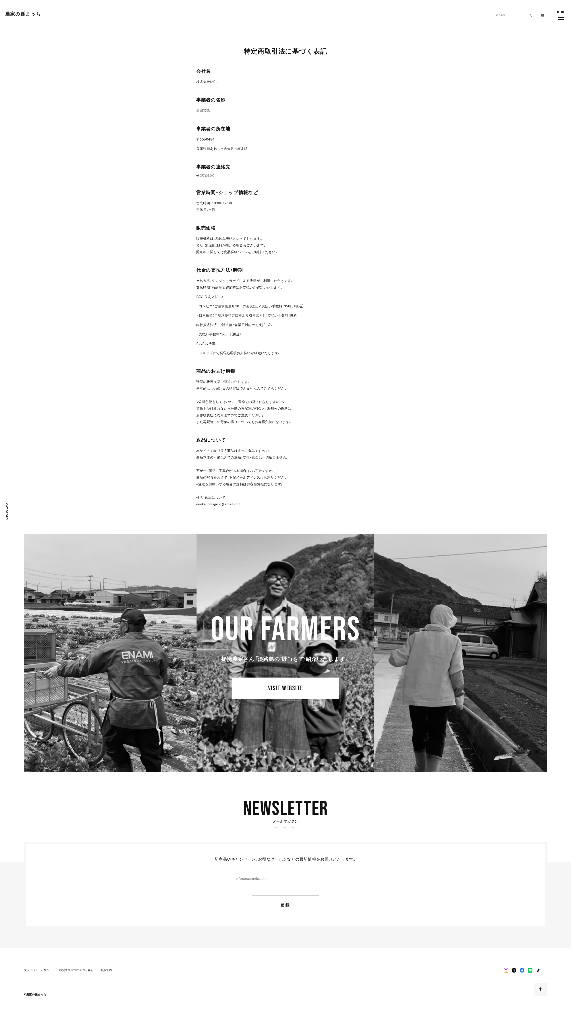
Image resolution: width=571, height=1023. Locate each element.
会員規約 (106, 970)
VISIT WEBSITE (285, 688)
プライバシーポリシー (38, 970)
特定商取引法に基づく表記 (76, 970)
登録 (285, 904)
